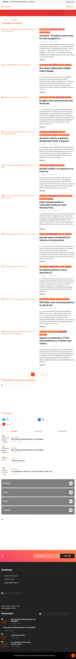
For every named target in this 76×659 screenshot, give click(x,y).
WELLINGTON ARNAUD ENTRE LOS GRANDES (22, 2)
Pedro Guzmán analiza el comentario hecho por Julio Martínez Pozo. (52, 205)
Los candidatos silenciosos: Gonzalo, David (21, 643)
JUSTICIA (68, 195)
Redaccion (44, 41)
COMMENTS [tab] (62, 431)
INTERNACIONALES (45, 135)
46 (46, 374)
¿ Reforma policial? (18, 461)
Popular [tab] (38, 431)
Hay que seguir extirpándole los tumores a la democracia (54, 238)
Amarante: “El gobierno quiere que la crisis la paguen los (56, 37)
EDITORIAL (61, 195)
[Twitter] (69, 13)
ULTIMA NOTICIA (44, 32)
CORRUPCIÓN (53, 331)
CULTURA (51, 97)
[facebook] (66, 13)
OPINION (61, 64)
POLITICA (61, 29)
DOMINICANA (52, 29)
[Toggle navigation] (4, 13)
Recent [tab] (14, 431)
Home (5, 19)
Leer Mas (42, 60)
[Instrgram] (72, 13)
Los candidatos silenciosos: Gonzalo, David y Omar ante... (32, 471)
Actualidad (14, 19)
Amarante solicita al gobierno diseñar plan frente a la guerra (54, 139)
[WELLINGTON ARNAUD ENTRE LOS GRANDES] (5, 621)
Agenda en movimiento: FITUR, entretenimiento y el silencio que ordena (55, 340)
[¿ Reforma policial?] (5, 636)
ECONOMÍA (61, 132)
